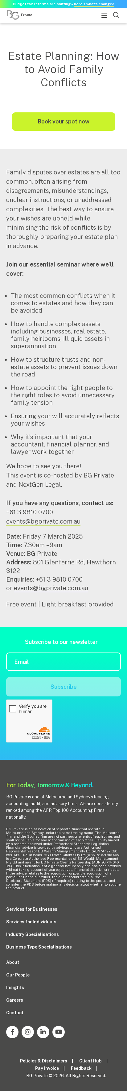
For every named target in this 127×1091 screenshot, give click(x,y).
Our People (18, 974)
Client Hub (90, 1060)
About (12, 962)
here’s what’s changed (94, 4)
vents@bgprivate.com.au (52, 588)
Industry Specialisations (32, 934)
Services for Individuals (31, 921)
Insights (15, 987)
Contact (14, 1012)
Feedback (81, 1068)
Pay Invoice (47, 1068)
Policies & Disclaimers (43, 1060)
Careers (14, 1000)
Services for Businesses (31, 909)
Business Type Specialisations (39, 947)
